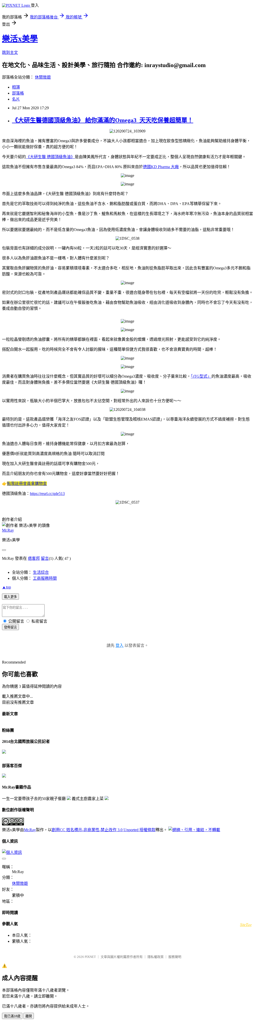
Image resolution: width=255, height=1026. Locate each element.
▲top (6, 587)
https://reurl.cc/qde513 (47, 493)
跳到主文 (10, 52)
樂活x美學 (20, 38)
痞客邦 (34, 558)
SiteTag (246, 924)
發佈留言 (10, 627)
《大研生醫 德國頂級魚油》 (50, 157)
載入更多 (10, 597)
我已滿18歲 (12, 1016)
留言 (45, 558)
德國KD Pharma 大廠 (161, 167)
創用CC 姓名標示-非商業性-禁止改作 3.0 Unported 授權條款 (103, 830)
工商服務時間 (45, 578)
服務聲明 (174, 957)
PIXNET (90, 957)
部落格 (18, 93)
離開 (28, 1016)
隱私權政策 (155, 957)
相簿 (16, 87)
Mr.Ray (8, 530)
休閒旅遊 (43, 77)
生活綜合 (41, 572)
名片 (16, 99)
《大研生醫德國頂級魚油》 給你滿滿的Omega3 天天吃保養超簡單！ (102, 120)
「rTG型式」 (201, 376)
